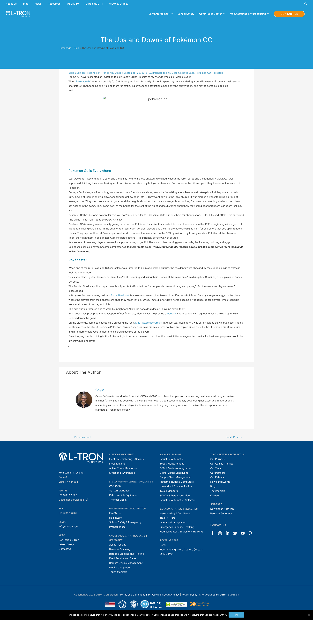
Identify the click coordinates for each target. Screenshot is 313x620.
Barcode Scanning (119, 549)
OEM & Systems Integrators (175, 468)
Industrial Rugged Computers (177, 481)
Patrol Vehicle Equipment (123, 495)
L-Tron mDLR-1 (94, 3)
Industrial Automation (172, 459)
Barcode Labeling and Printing (126, 553)
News (38, 3)
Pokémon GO (203, 72)
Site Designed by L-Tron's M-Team (219, 594)
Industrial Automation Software (177, 500)
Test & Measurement (172, 463)
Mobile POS (166, 554)
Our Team (216, 468)
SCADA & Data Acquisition (175, 495)
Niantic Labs (187, 72)
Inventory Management (173, 522)
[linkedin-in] (228, 533)
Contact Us (65, 548)
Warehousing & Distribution (175, 513)
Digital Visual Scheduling (174, 472)
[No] (309, 615)
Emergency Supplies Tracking (177, 527)
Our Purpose (217, 459)
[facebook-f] (213, 533)
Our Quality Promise (221, 463)
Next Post (234, 437)
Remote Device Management (125, 562)
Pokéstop (217, 72)
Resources (54, 3)
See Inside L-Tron (69, 539)
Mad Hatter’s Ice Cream (148, 322)
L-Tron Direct (66, 544)
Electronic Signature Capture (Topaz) (181, 549)
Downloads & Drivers (222, 508)
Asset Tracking (117, 544)
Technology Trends (98, 72)
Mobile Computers (120, 567)
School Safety (186, 13)
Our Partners (217, 472)
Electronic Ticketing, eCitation (126, 459)
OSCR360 (73, 3)
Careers (215, 495)
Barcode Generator (221, 513)
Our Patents (217, 477)
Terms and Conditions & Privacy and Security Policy (149, 594)
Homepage (65, 47)
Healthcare (115, 517)
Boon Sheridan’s (120, 295)
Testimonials (217, 490)
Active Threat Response (123, 468)
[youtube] (244, 533)
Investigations (117, 463)
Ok (236, 614)
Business (80, 72)
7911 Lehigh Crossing (71, 472)
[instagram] (221, 533)
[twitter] (236, 533)
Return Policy (190, 594)
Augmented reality (159, 72)
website (171, 313)
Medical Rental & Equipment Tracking (181, 531)
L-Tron (175, 72)
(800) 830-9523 (119, 3)
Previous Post (81, 437)
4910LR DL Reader (120, 490)
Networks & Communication (176, 486)
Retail (163, 545)
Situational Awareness (122, 472)
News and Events (220, 481)
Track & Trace (168, 517)
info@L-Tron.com (68, 526)
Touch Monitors (118, 571)
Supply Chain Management (175, 477)
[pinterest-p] (251, 533)
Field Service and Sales (122, 558)
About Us (11, 3)
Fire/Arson (115, 513)
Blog (25, 3)
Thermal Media (118, 499)
